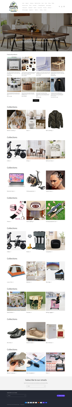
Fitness (8, 221)
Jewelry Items (49, 191)
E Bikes (8, 160)
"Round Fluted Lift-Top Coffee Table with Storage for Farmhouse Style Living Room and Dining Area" (28, 94)
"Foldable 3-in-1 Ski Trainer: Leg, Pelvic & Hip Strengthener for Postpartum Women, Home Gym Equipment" (43, 73)
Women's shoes (29, 342)
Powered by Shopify (16, 404)
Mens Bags (48, 282)
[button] (27, 3)
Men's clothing (49, 130)
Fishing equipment (30, 191)
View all (36, 100)
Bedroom (28, 282)
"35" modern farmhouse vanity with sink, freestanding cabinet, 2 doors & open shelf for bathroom (13, 73)
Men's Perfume (49, 342)
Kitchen (28, 251)
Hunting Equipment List (51, 221)
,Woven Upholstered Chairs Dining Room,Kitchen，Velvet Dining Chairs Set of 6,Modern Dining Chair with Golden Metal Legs (42, 94)
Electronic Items (10, 191)
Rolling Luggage (49, 312)
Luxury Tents (9, 282)
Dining (27, 160)
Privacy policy (22, 404)
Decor (27, 130)
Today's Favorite (11, 404)
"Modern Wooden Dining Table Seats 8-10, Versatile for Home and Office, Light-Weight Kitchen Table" (57, 73)
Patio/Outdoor (10, 312)
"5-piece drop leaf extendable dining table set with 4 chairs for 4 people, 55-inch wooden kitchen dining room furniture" (29, 73)
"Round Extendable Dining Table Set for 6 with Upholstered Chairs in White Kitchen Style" (13, 94)
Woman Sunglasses (11, 373)
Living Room (48, 251)
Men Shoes (9, 342)
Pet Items (28, 312)
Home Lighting (29, 221)
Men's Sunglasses (30, 373)
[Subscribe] (44, 386)
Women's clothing (11, 130)
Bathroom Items (49, 160)
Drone (47, 373)
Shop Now (36, 45)
